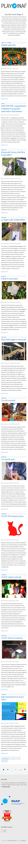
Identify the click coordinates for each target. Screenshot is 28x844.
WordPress (24, 840)
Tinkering (3, 217)
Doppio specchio (8, 45)
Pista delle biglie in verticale (13, 339)
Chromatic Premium (12, 840)
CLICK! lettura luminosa (12, 638)
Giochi (3, 103)
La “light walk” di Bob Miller (13, 220)
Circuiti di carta (8, 459)
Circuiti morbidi (8, 400)
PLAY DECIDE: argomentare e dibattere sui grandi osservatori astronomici (13, 109)
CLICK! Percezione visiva (12, 516)
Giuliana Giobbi (6, 786)
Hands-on (3, 42)
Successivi (4, 761)
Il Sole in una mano (9, 278)
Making (9, 42)
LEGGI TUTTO (4, 99)
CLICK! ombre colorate (11, 577)
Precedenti (5, 758)
